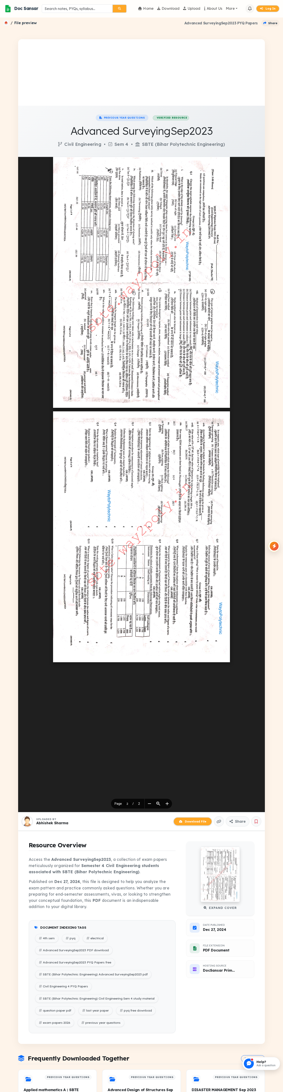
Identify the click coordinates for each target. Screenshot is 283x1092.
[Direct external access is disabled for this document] (29, 163)
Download (171, 8)
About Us (214, 8)
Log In (270, 8)
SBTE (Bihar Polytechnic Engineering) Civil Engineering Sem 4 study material (99, 998)
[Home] (6, 22)
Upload (194, 8)
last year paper (97, 1010)
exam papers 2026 (56, 1022)
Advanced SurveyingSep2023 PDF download (76, 950)
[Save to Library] (256, 821)
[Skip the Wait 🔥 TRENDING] (274, 546)
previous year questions (102, 1022)
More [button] (230, 8)
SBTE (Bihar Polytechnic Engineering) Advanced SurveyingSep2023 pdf (95, 974)
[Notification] (249, 8)
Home (148, 8)
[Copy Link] (219, 821)
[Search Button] (119, 8)
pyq (72, 938)
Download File (195, 821)
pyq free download (138, 1010)
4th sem (49, 938)
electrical (97, 938)
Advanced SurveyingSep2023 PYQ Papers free (77, 962)
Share (240, 821)
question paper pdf (57, 1010)
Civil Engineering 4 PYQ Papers (65, 986)
